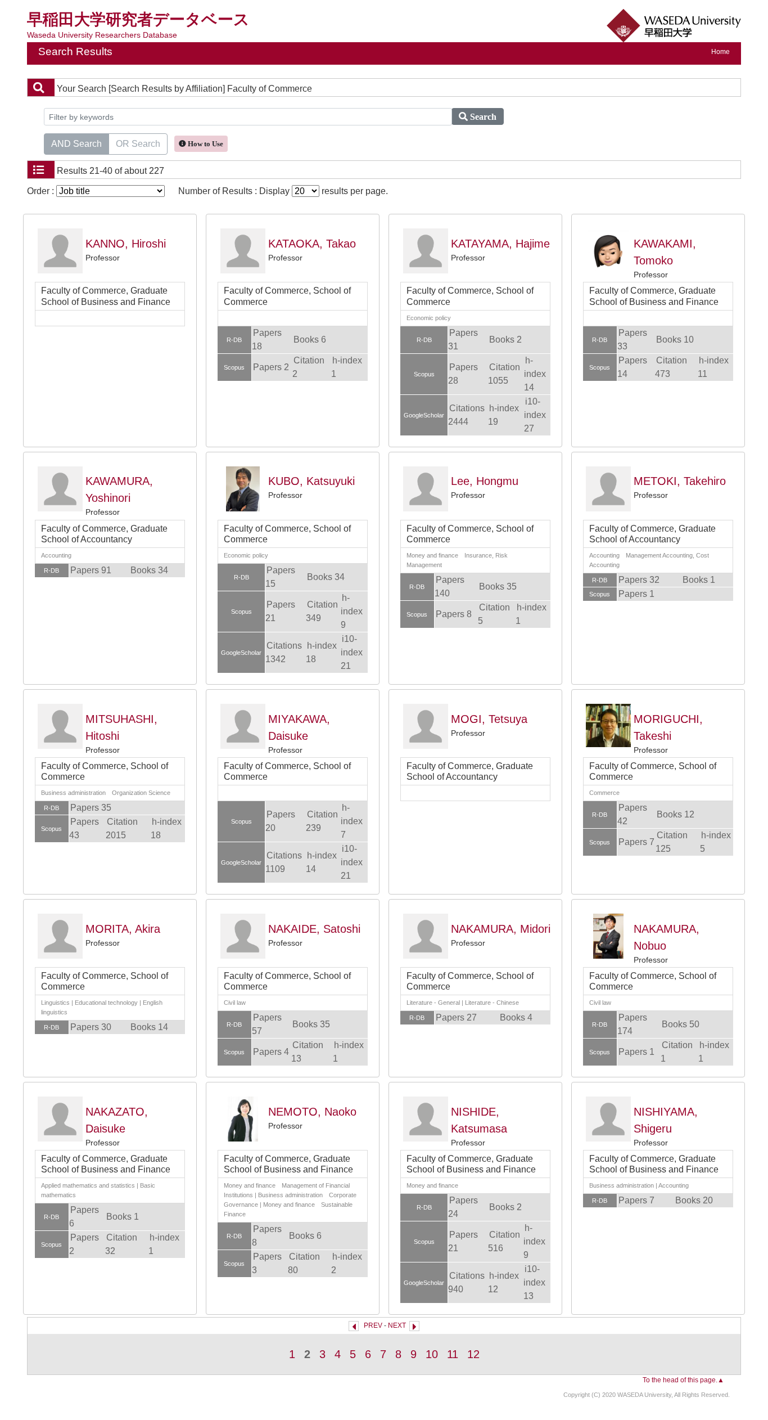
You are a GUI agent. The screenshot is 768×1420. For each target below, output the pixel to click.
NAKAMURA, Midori (500, 929)
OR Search (138, 144)
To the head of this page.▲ (683, 1380)
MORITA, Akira (122, 929)
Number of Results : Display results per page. (283, 191)
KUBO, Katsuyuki (311, 481)
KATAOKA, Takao (312, 243)
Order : (41, 191)
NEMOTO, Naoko (312, 1112)
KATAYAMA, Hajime (500, 243)
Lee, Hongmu (484, 481)
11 (452, 1354)
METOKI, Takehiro (680, 481)
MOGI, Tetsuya (489, 719)
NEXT (397, 1325)
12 (473, 1354)
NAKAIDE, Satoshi (314, 929)
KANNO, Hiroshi (125, 243)
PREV (373, 1325)
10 (432, 1354)
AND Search (76, 144)
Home (720, 52)
